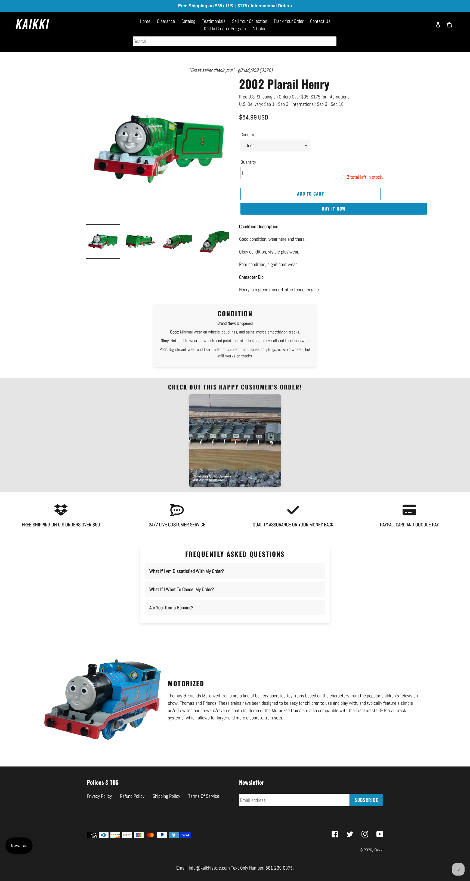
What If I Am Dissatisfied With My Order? (186, 571)
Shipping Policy (166, 796)
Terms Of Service (203, 796)
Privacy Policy (99, 796)
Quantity (248, 162)
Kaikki (378, 849)
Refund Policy (132, 796)
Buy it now (334, 208)
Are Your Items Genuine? (171, 607)
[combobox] (234, 41)
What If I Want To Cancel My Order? (181, 589)
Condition (249, 134)
